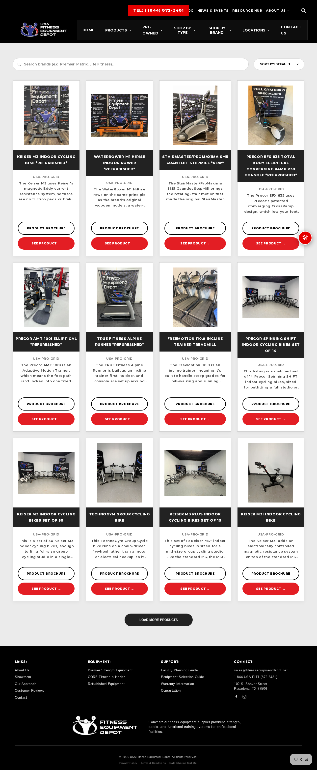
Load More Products (158, 620)
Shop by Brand (217, 30)
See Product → (46, 243)
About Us (276, 10)
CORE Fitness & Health (106, 677)
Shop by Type (182, 30)
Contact (21, 697)
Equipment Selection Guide (182, 677)
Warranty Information (177, 684)
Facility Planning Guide (179, 670)
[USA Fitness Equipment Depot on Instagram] (244, 697)
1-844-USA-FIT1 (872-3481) (255, 677)
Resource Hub (247, 10)
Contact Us (291, 30)
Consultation (171, 690)
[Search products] (303, 10)
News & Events (213, 10)
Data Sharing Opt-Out (183, 763)
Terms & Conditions (153, 763)
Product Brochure (46, 228)
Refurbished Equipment (106, 684)
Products (116, 30)
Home (88, 30)
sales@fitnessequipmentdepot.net (261, 670)
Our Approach (25, 684)
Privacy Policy (128, 763)
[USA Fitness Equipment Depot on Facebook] (236, 697)
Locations (253, 30)
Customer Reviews (29, 690)
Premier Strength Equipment (110, 670)
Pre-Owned (150, 30)
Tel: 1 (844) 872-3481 (158, 10)
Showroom (23, 677)
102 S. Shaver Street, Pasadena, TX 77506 (251, 686)
